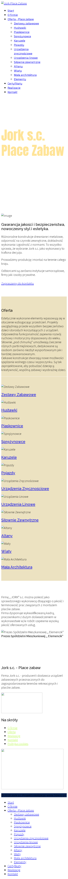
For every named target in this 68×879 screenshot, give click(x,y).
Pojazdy (19, 45)
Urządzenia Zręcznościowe (25, 488)
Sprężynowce (22, 36)
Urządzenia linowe (26, 58)
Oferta (12, 732)
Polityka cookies (18, 744)
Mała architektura (25, 75)
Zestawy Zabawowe (18, 394)
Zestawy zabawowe (26, 23)
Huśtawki (20, 28)
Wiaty (18, 71)
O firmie (13, 15)
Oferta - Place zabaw (21, 19)
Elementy (20, 79)
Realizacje (14, 88)
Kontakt (12, 92)
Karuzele (19, 41)
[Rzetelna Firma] (21, 712)
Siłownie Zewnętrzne (20, 520)
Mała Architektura (16, 567)
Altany (18, 66)
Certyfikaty (15, 83)
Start (11, 11)
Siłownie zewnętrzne (27, 62)
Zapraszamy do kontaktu (17, 283)
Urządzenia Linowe (18, 504)
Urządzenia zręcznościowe (23, 51)
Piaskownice (21, 32)
